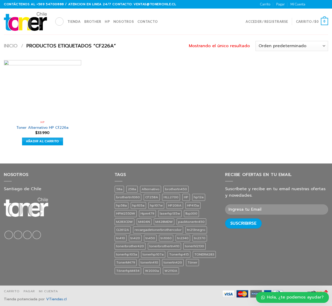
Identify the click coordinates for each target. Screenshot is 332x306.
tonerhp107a (153, 254)
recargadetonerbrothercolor (158, 229)
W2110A (170, 270)
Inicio (11, 45)
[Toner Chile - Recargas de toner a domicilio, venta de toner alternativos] (25, 21)
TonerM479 (125, 262)
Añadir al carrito (42, 141)
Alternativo (151, 189)
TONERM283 (204, 254)
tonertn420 (173, 262)
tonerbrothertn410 (164, 246)
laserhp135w (170, 213)
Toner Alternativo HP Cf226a (42, 127)
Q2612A (122, 229)
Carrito (265, 4)
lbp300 (191, 213)
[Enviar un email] (320, 4)
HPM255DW (125, 213)
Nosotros (123, 21)
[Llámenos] (325, 4)
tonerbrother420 (130, 246)
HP (107, 21)
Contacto (147, 21)
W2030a (152, 270)
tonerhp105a (126, 254)
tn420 (135, 238)
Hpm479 (147, 213)
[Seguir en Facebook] (310, 4)
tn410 (120, 238)
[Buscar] (59, 21)
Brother (92, 21)
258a (132, 189)
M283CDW (124, 221)
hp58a (121, 205)
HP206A (175, 205)
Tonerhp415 (179, 254)
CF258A (151, 197)
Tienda (74, 21)
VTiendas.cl (56, 299)
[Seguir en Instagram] (315, 4)
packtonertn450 (191, 221)
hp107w (156, 205)
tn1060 (166, 238)
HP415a (193, 205)
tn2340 (183, 238)
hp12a (199, 197)
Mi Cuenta (297, 4)
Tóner (192, 262)
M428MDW (164, 221)
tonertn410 (149, 262)
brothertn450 (176, 189)
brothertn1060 (128, 197)
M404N (144, 221)
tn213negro (196, 229)
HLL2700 (171, 197)
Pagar (280, 4)
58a (119, 189)
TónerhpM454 (128, 270)
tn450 (150, 238)
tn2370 (199, 238)
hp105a (138, 205)
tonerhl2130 (194, 246)
